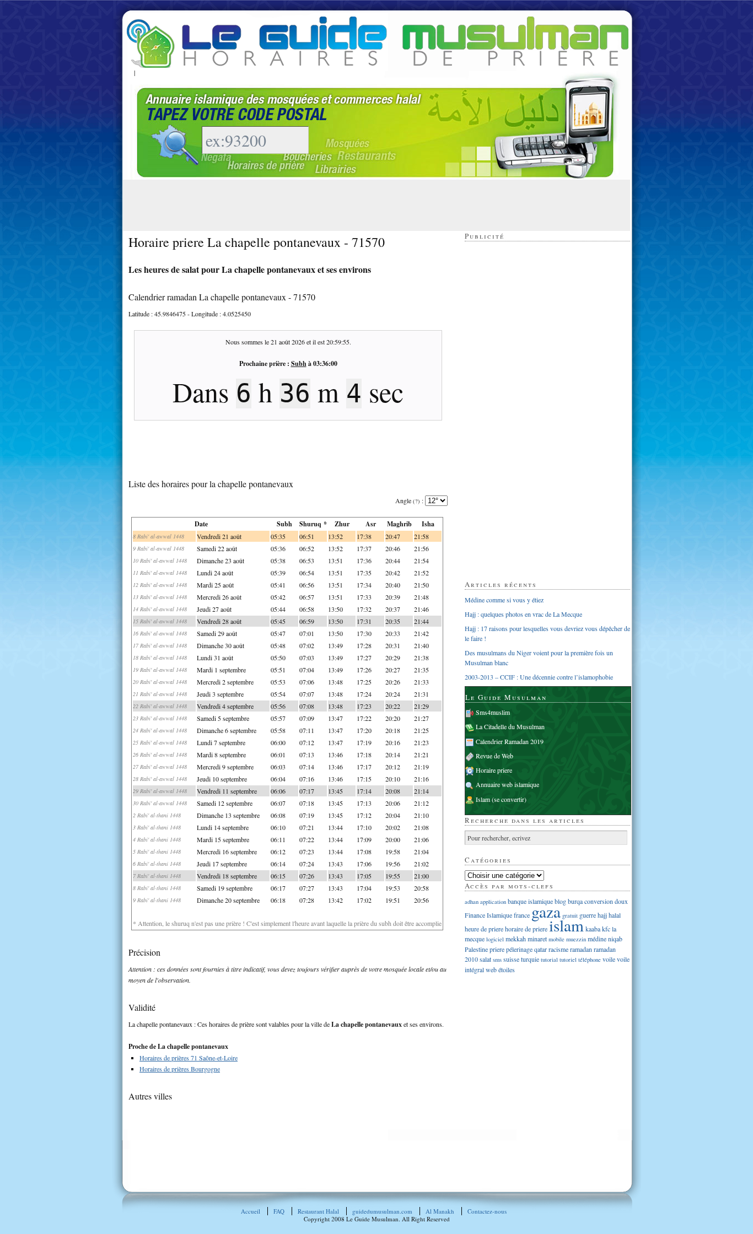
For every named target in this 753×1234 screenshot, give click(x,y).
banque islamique (530, 901)
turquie (530, 959)
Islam (483, 799)
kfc (606, 928)
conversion (598, 901)
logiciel (495, 939)
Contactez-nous (487, 1211)
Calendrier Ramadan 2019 (510, 741)
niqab (615, 938)
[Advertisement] (329, 204)
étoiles (506, 969)
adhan (471, 902)
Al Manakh (440, 1211)
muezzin (576, 939)
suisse (511, 959)
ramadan (581, 949)
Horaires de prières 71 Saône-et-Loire (188, 1057)
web (491, 969)
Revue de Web (494, 755)
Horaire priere (494, 770)
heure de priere (484, 928)
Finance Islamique (488, 914)
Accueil (250, 1211)
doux (621, 901)
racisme (558, 949)
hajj (602, 914)
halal (615, 914)
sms (497, 959)
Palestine (476, 949)
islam (566, 925)
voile (609, 959)
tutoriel (568, 959)
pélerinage (519, 949)
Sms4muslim (493, 712)
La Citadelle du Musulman (510, 726)
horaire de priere (526, 928)
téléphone (589, 959)
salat (485, 959)
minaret (537, 938)
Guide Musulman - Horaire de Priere (377, 42)
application (493, 902)
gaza (546, 911)
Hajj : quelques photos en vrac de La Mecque (523, 614)
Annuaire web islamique (507, 784)
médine (597, 938)
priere (497, 949)
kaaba (592, 928)
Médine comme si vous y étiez (504, 599)
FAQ (278, 1211)
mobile (556, 939)
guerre (587, 914)
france (522, 914)
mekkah (515, 938)
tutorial (549, 959)
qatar (540, 949)
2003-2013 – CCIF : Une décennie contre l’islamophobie (539, 676)
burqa (575, 901)
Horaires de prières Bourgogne (179, 1068)
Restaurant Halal (318, 1211)
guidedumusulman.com (382, 1211)
